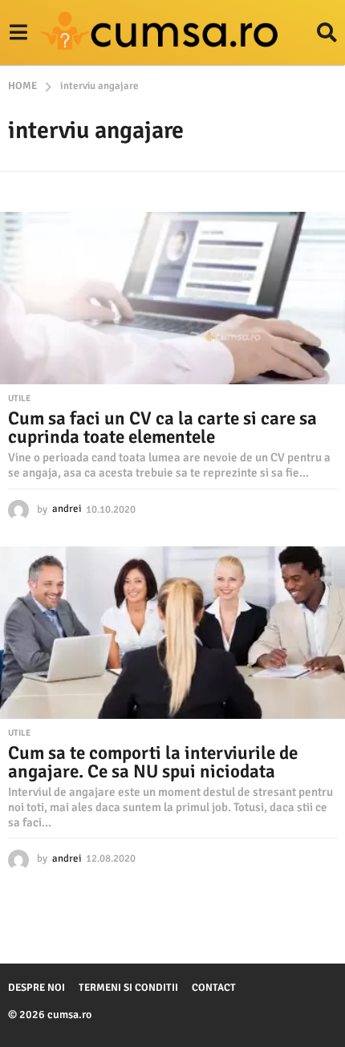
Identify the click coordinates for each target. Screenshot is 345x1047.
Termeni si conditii (128, 987)
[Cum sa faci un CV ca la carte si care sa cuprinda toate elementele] (172, 298)
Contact (214, 987)
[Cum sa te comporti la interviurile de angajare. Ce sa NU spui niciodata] (172, 632)
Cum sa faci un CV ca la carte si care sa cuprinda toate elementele (162, 427)
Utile (19, 399)
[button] (18, 33)
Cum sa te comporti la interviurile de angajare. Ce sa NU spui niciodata (153, 762)
